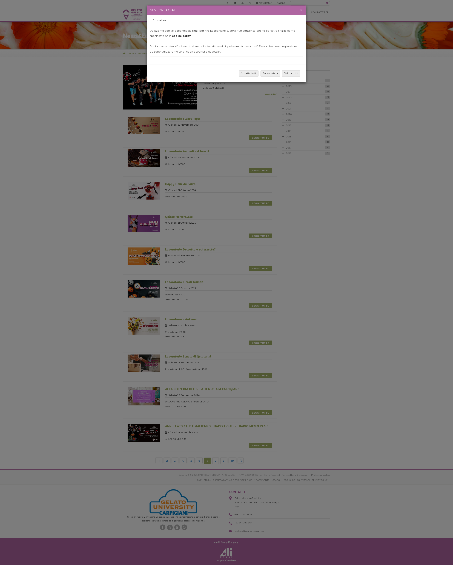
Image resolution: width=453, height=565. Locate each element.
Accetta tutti (249, 73)
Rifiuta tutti (291, 73)
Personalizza (270, 73)
